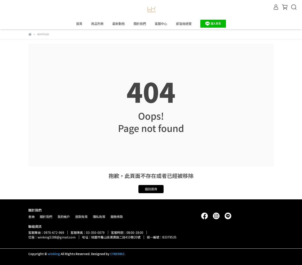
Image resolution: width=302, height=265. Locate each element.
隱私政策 (99, 216)
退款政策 (81, 216)
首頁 (79, 23)
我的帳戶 (63, 216)
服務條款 (117, 216)
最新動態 (118, 23)
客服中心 (161, 23)
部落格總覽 (183, 23)
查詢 (31, 216)
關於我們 (140, 23)
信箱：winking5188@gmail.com (52, 237)
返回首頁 (151, 189)
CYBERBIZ (117, 254)
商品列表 (97, 23)
